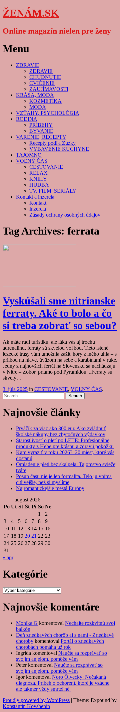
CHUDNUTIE (45, 77)
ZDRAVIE (27, 65)
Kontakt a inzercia (35, 197)
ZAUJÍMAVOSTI (48, 89)
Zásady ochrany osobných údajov (64, 215)
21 (34, 536)
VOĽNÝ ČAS (31, 161)
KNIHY (38, 179)
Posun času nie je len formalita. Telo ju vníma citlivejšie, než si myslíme (64, 479)
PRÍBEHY (41, 125)
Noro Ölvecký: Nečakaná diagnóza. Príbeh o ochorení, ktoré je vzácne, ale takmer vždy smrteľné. (63, 683)
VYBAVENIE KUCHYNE (59, 149)
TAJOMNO (29, 155)
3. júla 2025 (15, 389)
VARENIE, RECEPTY (41, 137)
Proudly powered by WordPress (36, 700)
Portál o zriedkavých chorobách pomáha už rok (60, 644)
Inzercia (37, 209)
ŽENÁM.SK (31, 13)
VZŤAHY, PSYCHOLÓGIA (47, 113)
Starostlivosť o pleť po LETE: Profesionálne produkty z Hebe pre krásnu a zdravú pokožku (65, 443)
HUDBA (39, 185)
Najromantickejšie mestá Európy (50, 488)
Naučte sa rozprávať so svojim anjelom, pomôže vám (61, 656)
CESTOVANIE (46, 167)
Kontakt (37, 203)
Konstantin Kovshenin (26, 706)
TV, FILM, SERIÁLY (52, 191)
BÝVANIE (41, 131)
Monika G (27, 623)
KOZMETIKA (45, 101)
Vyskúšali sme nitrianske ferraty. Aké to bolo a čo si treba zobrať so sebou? (60, 313)
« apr (8, 557)
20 (27, 536)
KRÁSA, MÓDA (35, 95)
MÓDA (37, 107)
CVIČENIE (42, 83)
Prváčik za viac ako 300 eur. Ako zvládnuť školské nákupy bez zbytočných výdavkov (61, 431)
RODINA (26, 119)
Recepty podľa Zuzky (52, 143)
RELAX (38, 173)
